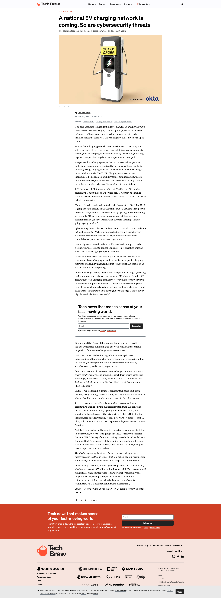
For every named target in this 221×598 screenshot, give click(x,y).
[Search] (182, 4)
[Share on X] (81, 500)
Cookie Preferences (164, 585)
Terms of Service (163, 579)
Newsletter (178, 545)
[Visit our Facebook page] (178, 556)
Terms (83, 593)
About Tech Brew (175, 550)
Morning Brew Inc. (172, 568)
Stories (91, 4)
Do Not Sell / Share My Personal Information (171, 582)
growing (92, 453)
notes (95, 465)
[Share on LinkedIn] (86, 500)
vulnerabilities (102, 263)
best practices (129, 417)
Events (127, 4)
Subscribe (136, 326)
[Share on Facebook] (76, 500)
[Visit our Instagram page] (173, 556)
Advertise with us (44, 577)
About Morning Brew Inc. (47, 573)
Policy (95, 593)
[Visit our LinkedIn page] (182, 556)
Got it (179, 591)
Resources (114, 4)
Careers (40, 584)
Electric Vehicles (88, 122)
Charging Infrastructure (104, 122)
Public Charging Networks (123, 122)
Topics (102, 4)
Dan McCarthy (84, 112)
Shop (39, 580)
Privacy (160, 575)
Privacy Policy (120, 590)
